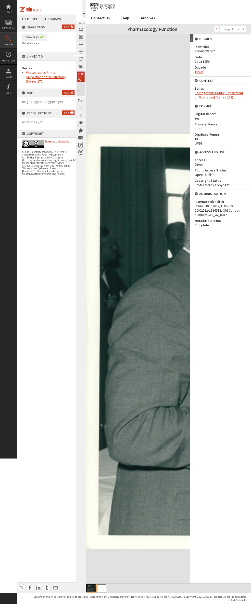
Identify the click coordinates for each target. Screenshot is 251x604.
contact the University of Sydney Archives (117, 596)
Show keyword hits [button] (81, 108)
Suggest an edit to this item (22, 9)
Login (8, 76)
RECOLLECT (177, 596)
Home (8, 12)
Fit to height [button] (81, 51)
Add (66, 27)
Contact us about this (81, 137)
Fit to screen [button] (81, 37)
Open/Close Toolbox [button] (84, 9)
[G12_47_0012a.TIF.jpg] (101, 588)
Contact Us (100, 18)
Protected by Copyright (57, 141)
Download (81, 123)
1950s (199, 72)
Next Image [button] (243, 29)
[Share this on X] (21, 585)
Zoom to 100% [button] (81, 66)
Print (198, 128)
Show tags (32, 37)
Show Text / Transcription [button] (81, 101)
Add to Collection (81, 130)
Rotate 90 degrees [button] (81, 59)
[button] (81, 79)
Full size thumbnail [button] (81, 29)
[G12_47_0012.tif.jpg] (91, 588)
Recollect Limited (221, 596)
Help (125, 18)
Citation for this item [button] (81, 152)
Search (8, 44)
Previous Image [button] (216, 29)
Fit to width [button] (81, 44)
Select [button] (238, 29)
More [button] (8, 93)
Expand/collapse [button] (191, 38)
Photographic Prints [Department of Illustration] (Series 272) (46, 77)
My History (8, 60)
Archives (148, 18)
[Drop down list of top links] (247, 2)
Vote (34, 9)
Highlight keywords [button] (81, 115)
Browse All (8, 28)
